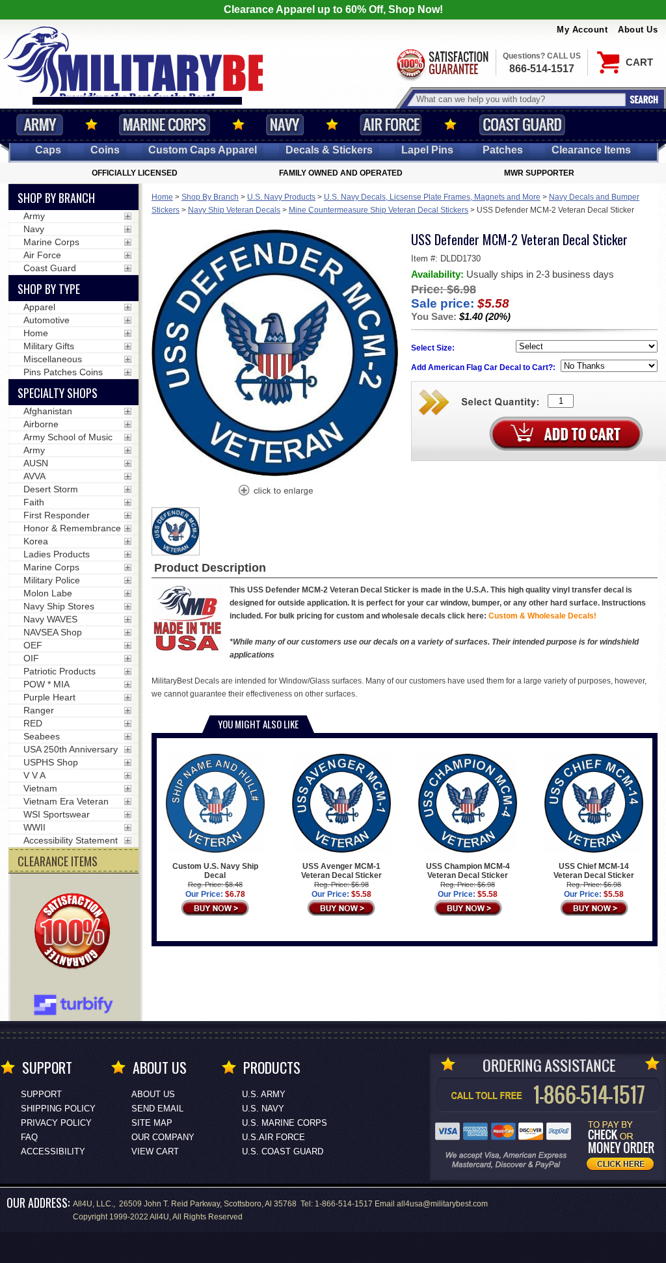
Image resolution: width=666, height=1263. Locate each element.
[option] (176, 531)
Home (162, 197)
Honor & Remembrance (72, 528)
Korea (35, 541)
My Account (582, 29)
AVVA (34, 476)
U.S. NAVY (263, 1108)
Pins (427, 149)
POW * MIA (46, 684)
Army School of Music (68, 437)
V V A (34, 775)
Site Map (151, 1123)
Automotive (46, 320)
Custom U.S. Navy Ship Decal (215, 871)
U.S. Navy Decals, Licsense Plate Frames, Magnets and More (432, 197)
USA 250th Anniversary (70, 749)
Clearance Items (591, 149)
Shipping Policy (58, 1108)
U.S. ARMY (264, 1094)
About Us (638, 29)
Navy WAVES (50, 619)
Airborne (41, 424)
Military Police (51, 580)
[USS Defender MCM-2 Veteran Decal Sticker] (275, 491)
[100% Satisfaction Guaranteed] (75, 932)
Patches (503, 149)
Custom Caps (202, 149)
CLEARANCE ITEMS (58, 861)
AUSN (35, 463)
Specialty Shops (58, 392)
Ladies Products (56, 554)
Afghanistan (47, 411)
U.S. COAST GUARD (282, 1151)
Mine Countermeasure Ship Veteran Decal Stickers (378, 210)
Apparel (39, 307)
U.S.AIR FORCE (273, 1137)
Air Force (391, 124)
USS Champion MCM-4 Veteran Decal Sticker (468, 871)
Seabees (41, 736)
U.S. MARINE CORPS (284, 1123)
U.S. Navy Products (281, 197)
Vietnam (40, 788)
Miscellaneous (52, 359)
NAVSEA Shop (52, 632)
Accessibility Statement (70, 840)
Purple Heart (49, 697)
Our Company (162, 1137)
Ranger (38, 710)
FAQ (29, 1137)
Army (39, 124)
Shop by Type (49, 288)
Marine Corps (164, 124)
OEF (32, 645)
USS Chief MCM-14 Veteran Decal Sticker (593, 871)
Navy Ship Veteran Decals (234, 210)
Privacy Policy (56, 1123)
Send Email (157, 1108)
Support (41, 1094)
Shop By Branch (210, 197)
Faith (33, 502)
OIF (31, 658)
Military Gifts (48, 346)
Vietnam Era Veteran (66, 801)
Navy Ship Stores (58, 606)
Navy (285, 124)
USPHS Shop (50, 762)
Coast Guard (522, 124)
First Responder (56, 515)
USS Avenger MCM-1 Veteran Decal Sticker (341, 871)
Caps (48, 149)
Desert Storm (50, 489)
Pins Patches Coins (63, 372)
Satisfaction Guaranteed (442, 63)
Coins (105, 149)
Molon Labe (47, 593)
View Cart (155, 1151)
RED (32, 723)
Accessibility (53, 1151)
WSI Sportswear (56, 814)
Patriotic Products (59, 671)
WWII (34, 827)
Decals (329, 149)
